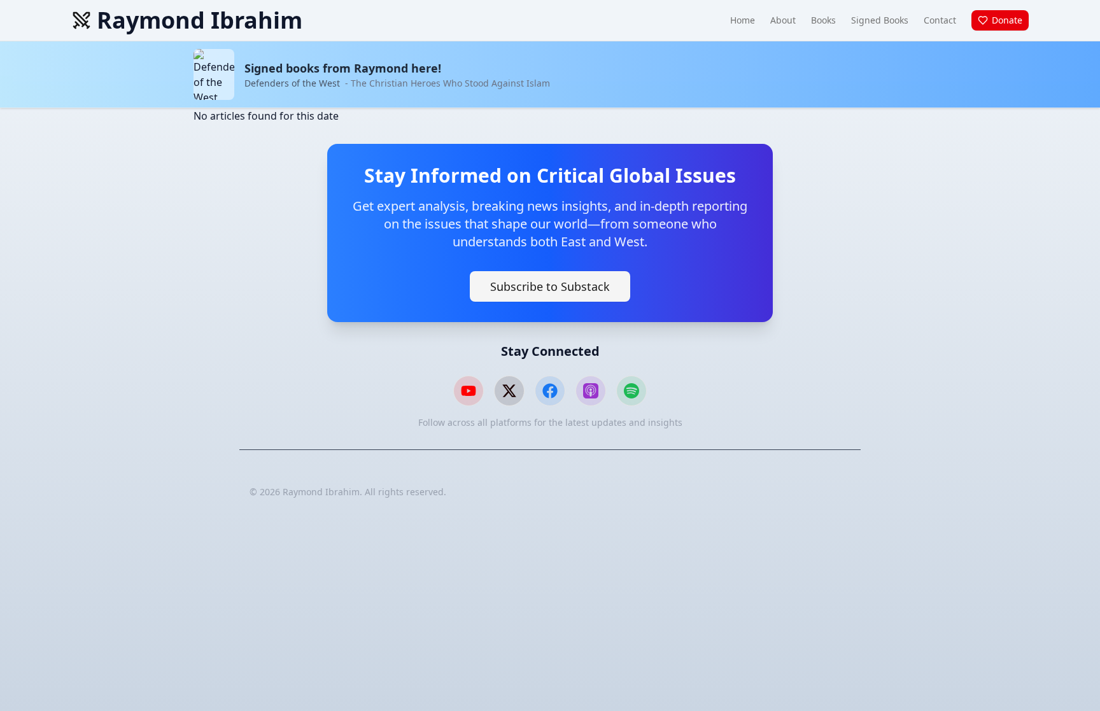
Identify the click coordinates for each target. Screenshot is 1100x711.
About (783, 20)
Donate (1007, 20)
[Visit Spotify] (631, 391)
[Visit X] (509, 391)
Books (823, 20)
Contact (940, 20)
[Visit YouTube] (468, 391)
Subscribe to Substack (550, 286)
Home (742, 20)
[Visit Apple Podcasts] (590, 391)
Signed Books (879, 20)
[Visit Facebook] (550, 391)
